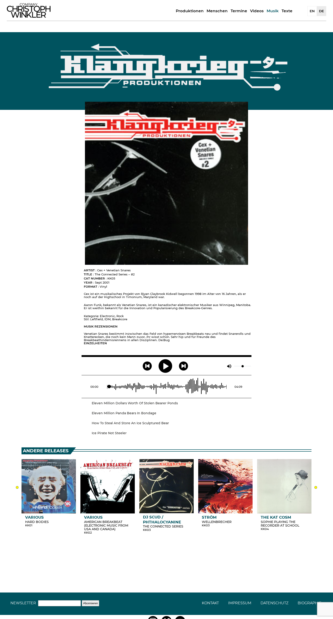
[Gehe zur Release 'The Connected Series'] (166, 486)
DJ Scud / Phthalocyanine (162, 519)
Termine (239, 11)
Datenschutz (274, 603)
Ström (209, 517)
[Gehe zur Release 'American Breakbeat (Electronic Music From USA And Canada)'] (107, 486)
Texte (287, 11)
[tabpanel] (49, 493)
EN (312, 11)
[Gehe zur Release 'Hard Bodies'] (49, 486)
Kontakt (210, 603)
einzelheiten (95, 343)
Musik (273, 11)
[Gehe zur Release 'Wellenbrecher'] (225, 486)
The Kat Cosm (276, 517)
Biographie (309, 603)
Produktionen (190, 11)
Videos (257, 11)
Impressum (239, 603)
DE (321, 11)
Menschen (217, 11)
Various (34, 517)
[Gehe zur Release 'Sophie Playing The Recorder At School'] (284, 486)
